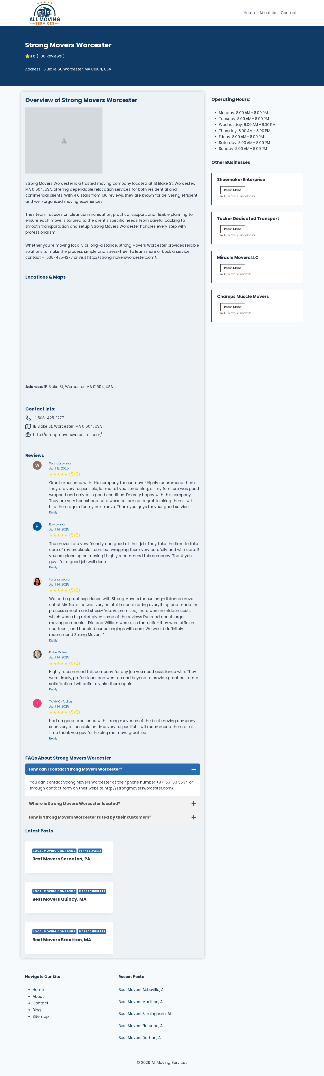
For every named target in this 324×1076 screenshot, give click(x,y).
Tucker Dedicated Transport (248, 219)
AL (225, 196)
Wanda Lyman (60, 463)
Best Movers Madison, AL (141, 1001)
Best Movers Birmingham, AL (145, 1013)
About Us (267, 12)
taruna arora (59, 579)
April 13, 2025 (59, 468)
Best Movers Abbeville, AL (142, 989)
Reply (53, 512)
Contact (289, 12)
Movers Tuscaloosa (241, 196)
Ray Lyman (57, 524)
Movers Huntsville (239, 274)
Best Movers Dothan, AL (140, 1037)
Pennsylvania (90, 851)
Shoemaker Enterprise (241, 180)
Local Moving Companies (54, 851)
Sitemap (41, 1016)
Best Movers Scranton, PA (61, 859)
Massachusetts (92, 891)
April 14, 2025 (59, 529)
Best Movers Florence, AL (141, 1025)
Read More (234, 191)
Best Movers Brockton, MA (61, 940)
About (38, 996)
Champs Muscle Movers (243, 297)
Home (249, 12)
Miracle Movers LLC (238, 258)
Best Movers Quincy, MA (59, 899)
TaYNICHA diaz (60, 701)
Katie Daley (58, 652)
